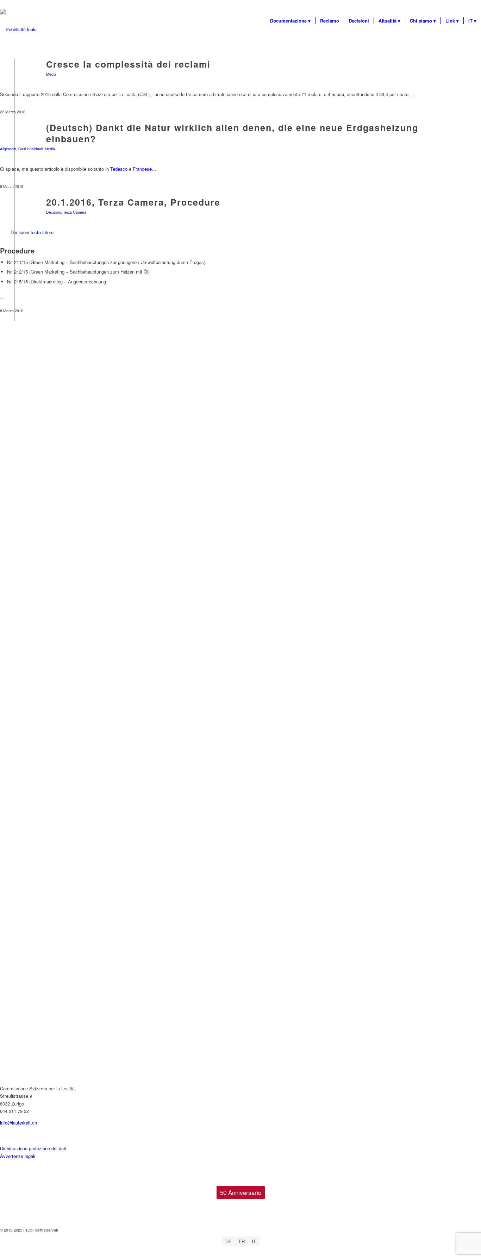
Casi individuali (30, 148)
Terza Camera (74, 212)
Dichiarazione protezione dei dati (33, 1148)
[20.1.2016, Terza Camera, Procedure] (14, 213)
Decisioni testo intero (32, 232)
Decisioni (53, 212)
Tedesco (119, 168)
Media (51, 74)
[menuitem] (290, 21)
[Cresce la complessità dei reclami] (14, 75)
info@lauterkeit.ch (18, 1122)
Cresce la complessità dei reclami (128, 64)
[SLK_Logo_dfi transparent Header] (18, 29)
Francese (142, 168)
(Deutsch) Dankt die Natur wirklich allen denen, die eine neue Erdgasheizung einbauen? (232, 133)
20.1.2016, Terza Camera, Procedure (133, 202)
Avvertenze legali (17, 1156)
